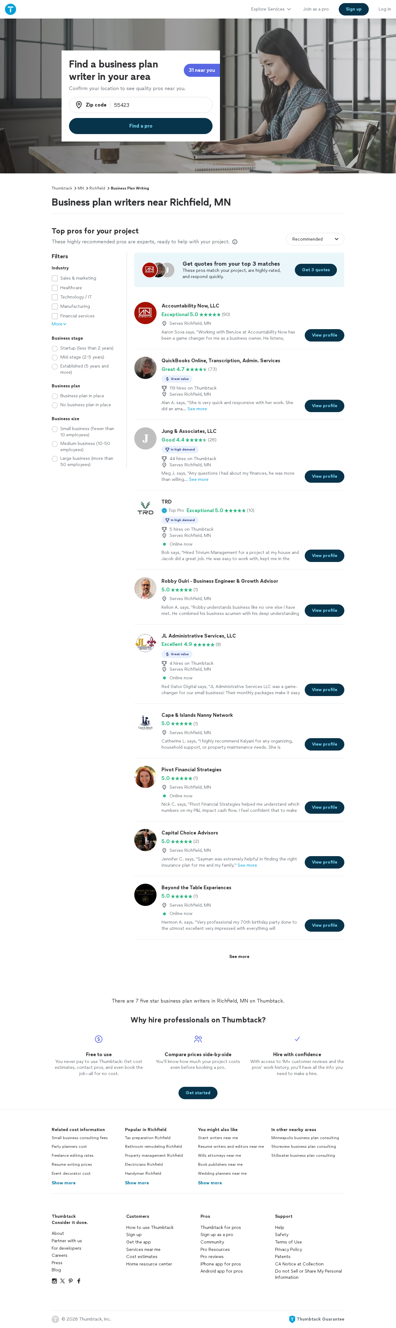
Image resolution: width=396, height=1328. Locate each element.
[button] (172, 510)
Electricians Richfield (144, 1164)
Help (279, 1227)
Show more (63, 1183)
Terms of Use (288, 1242)
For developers (66, 1248)
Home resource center (149, 1264)
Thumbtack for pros (220, 1227)
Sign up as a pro (216, 1234)
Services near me (143, 1249)
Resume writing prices (72, 1164)
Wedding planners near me (222, 1173)
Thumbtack (62, 188)
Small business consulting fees (80, 1138)
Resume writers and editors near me (231, 1146)
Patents (283, 1256)
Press (57, 1262)
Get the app (138, 1242)
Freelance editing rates (72, 1155)
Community (212, 1242)
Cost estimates (141, 1256)
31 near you (202, 70)
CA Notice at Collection (299, 1264)
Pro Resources (215, 1249)
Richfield (97, 188)
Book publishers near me (220, 1164)
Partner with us (67, 1240)
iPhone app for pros (220, 1264)
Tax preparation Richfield (147, 1138)
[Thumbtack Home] (10, 9)
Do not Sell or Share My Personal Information (308, 1274)
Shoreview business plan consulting (303, 1146)
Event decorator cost (71, 1173)
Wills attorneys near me (219, 1155)
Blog (56, 1270)
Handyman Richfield (143, 1173)
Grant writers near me (218, 1138)
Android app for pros (221, 1271)
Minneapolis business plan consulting (305, 1138)
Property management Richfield (154, 1155)
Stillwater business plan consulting (303, 1155)
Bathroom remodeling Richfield (153, 1146)
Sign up (134, 1234)
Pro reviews (212, 1256)
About (58, 1233)
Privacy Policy (288, 1249)
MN (81, 188)
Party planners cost (69, 1146)
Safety (281, 1234)
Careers (59, 1255)
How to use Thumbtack (150, 1227)
